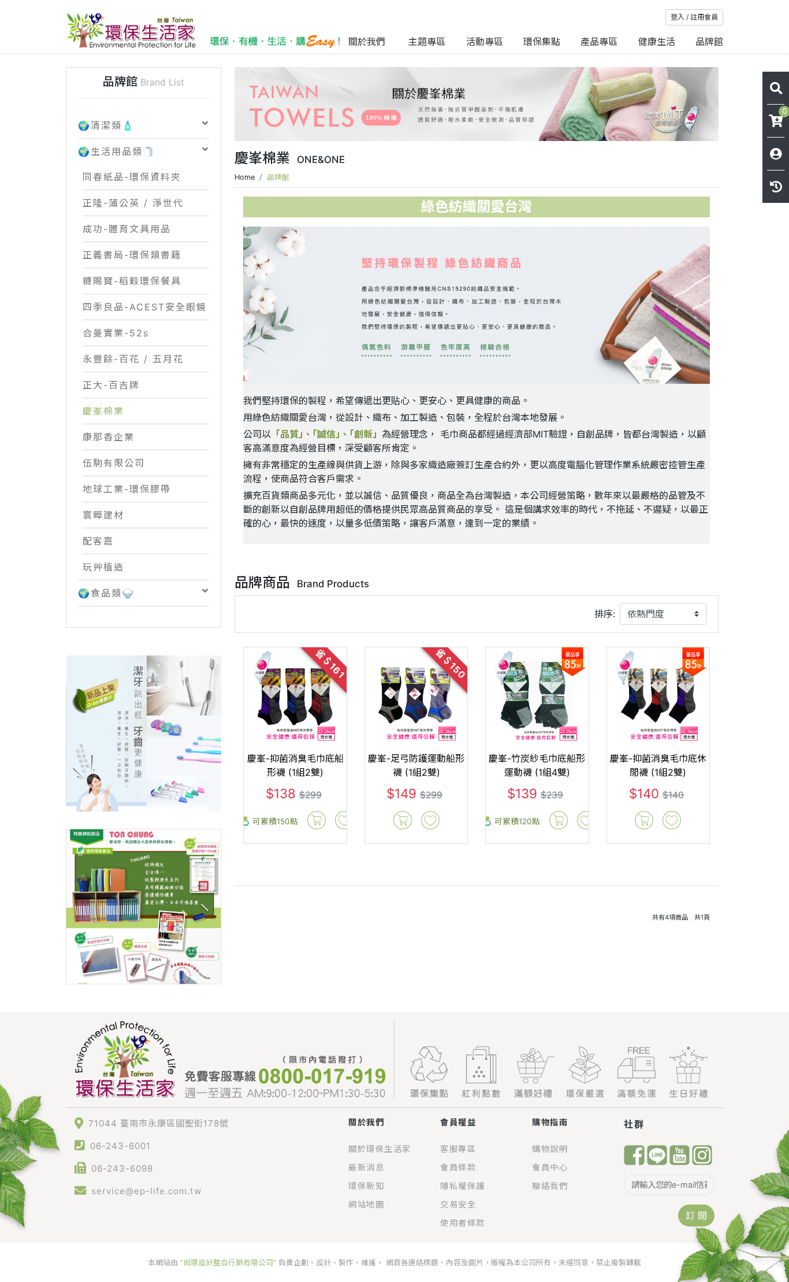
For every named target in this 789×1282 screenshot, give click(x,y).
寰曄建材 (103, 515)
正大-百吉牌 (111, 385)
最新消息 (366, 1167)
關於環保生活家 (379, 1149)
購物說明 (550, 1149)
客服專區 (458, 1149)
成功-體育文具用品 (127, 229)
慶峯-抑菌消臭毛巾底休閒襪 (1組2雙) (658, 765)
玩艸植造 (103, 567)
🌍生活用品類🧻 (116, 151)
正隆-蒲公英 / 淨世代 (133, 203)
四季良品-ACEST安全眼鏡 (145, 307)
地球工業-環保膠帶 (127, 489)
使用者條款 (462, 1223)
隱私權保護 (462, 1186)
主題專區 (426, 41)
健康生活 (656, 41)
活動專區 (484, 41)
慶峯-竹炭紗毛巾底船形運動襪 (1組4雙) (537, 765)
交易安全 (458, 1204)
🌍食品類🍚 (106, 593)
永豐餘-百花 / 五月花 (133, 359)
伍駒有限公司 (114, 463)
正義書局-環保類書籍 (132, 255)
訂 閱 (696, 1215)
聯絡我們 (550, 1186)
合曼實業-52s (116, 333)
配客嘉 (98, 541)
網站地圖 (366, 1204)
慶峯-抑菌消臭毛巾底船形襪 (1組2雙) (295, 765)
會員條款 (458, 1167)
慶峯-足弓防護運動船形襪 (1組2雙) (416, 765)
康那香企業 (109, 437)
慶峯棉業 (103, 411)
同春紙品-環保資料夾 (132, 177)
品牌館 (709, 41)
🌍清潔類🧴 (106, 125)
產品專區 (598, 41)
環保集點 (541, 41)
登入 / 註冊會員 (694, 17)
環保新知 (366, 1186)
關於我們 (368, 41)
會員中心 (550, 1167)
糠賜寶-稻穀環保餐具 (132, 281)
